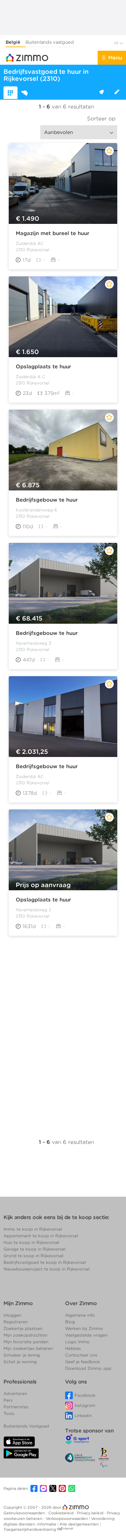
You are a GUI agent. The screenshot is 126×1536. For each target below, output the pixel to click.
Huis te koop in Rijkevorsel (31, 1242)
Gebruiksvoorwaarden (25, 1512)
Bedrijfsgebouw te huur (47, 500)
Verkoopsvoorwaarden (67, 1518)
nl (116, 42)
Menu (115, 58)
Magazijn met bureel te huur (52, 233)
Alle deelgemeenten (79, 1524)
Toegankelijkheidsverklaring (30, 1529)
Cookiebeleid (61, 1512)
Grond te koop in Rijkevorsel (33, 1255)
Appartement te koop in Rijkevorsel (41, 1235)
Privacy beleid (90, 1512)
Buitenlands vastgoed (50, 42)
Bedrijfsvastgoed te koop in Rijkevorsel (45, 1262)
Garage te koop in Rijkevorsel (34, 1249)
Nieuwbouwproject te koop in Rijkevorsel (47, 1269)
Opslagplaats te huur (43, 366)
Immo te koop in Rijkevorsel (33, 1229)
